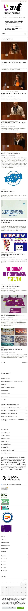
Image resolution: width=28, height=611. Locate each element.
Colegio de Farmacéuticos (6, 453)
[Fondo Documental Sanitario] (5, 502)
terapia (20, 469)
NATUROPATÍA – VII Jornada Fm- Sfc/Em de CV (13, 94)
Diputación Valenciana (5, 432)
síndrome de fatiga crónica (13, 468)
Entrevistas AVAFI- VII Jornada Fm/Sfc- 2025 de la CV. (13, 255)
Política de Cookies (5, 396)
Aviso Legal (3, 399)
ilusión (24, 464)
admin (10, 39)
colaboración (15, 459)
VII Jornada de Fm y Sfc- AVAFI (10, 286)
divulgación (6, 461)
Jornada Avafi (5, 466)
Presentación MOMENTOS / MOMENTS (12, 316)
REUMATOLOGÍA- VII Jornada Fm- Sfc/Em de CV (13, 123)
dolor (11, 460)
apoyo (8, 457)
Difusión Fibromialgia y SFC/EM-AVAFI (8, 252)
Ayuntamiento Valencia (5, 438)
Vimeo (3, 564)
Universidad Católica (5, 447)
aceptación (3, 457)
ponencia (17, 466)
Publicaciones (4, 384)
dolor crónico (17, 460)
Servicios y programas (5, 378)
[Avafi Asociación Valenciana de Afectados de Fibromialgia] (14, 9)
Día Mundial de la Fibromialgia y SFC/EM (9, 410)
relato (22, 466)
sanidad (15, 468)
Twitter (3, 561)
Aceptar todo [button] (20, 607)
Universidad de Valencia (6, 444)
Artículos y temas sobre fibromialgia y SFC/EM (9, 60)
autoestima (13, 457)
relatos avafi (6, 468)
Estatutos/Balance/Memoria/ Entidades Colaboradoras (12, 381)
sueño (21, 468)
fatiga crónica (7, 464)
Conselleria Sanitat (5, 441)
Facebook (4, 558)
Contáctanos (3, 539)
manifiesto (12, 466)
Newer (24, 362)
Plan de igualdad (4, 390)
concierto (21, 459)
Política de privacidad (5, 393)
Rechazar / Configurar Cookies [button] (9, 607)
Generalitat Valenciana (5, 435)
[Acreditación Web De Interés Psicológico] (4, 495)
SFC (19, 468)
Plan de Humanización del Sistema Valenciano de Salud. (13, 221)
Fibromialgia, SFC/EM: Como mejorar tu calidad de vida (12, 419)
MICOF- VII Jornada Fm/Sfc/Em (10, 154)
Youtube (3, 567)
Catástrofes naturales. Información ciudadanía (11, 350)
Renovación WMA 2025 (8, 191)
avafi (18, 457)
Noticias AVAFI (3, 189)
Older (3, 362)
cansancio (8, 459)
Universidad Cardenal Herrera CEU (8, 450)
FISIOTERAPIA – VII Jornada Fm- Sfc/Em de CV (13, 63)
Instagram (5, 570)
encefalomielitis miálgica (13, 462)
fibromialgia (17, 464)
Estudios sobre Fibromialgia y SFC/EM (9, 416)
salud (11, 467)
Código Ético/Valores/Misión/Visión (8, 387)
